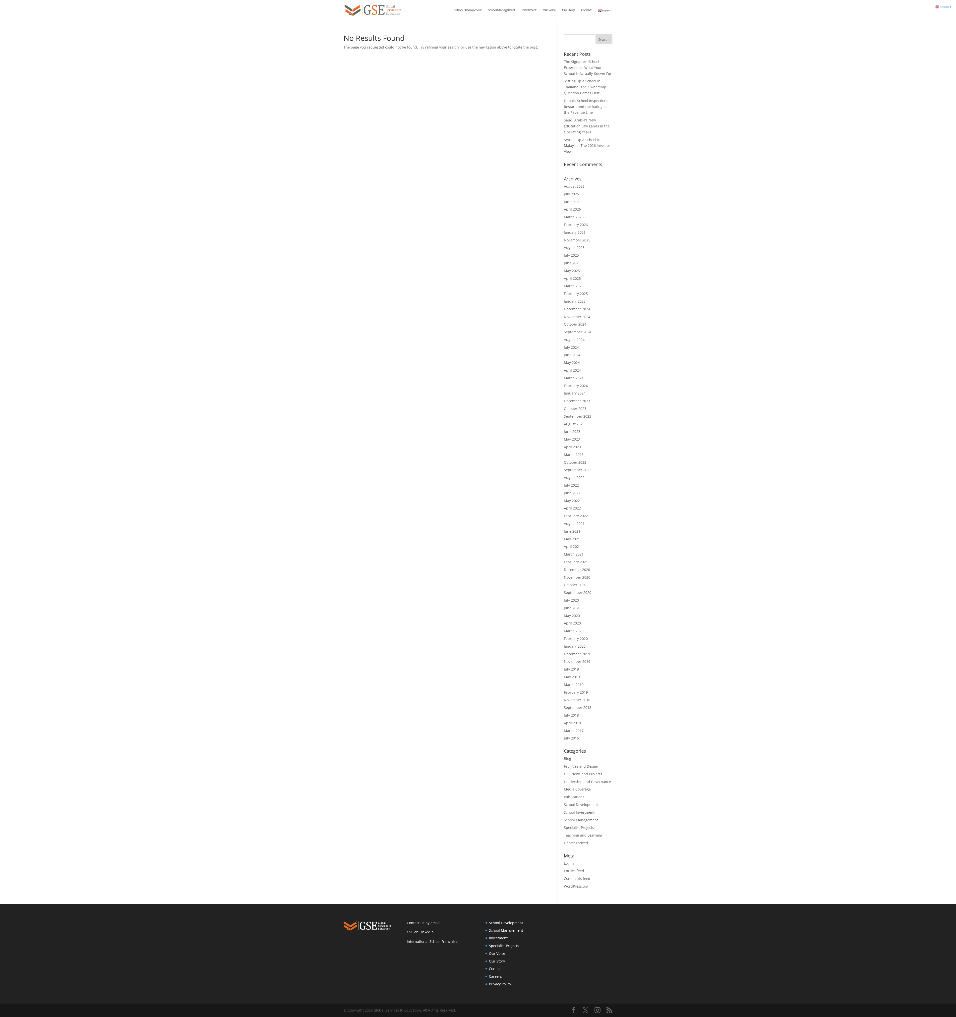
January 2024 (575, 393)
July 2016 (571, 738)
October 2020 (575, 584)
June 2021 (572, 531)
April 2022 (572, 508)
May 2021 (572, 539)
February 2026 (576, 224)
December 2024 (577, 309)
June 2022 (572, 493)
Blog (567, 758)
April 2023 (572, 447)
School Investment (579, 812)
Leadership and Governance (587, 781)
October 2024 (575, 324)
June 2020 (572, 608)
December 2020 (577, 569)
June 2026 (572, 201)
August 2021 (574, 523)
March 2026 (574, 217)
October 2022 (575, 462)
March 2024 (574, 378)
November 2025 (577, 240)
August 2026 (574, 186)
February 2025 (576, 293)
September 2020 (577, 592)
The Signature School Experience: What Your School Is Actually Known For (587, 67)
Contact (586, 10)
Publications (574, 796)
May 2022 (572, 500)
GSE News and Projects (583, 774)
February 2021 (576, 562)
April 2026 (572, 209)
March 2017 (574, 730)
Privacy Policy (500, 984)
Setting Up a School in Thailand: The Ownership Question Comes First (585, 87)
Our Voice (549, 10)
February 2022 (576, 515)
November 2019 (577, 661)
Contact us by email (423, 922)
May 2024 (572, 362)
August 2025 (574, 247)
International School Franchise (432, 941)
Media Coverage (577, 789)
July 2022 (571, 485)
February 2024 (576, 385)
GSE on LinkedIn (420, 932)
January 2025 (575, 301)
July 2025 (571, 255)
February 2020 (576, 638)
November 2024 (577, 316)
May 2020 (572, 615)
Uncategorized (576, 843)
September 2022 (577, 469)
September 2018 (577, 707)
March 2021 (574, 554)
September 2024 (577, 332)
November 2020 (577, 577)
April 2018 (572, 723)
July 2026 (571, 194)
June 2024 (572, 354)
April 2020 (572, 623)
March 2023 (574, 454)
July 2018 (571, 715)
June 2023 (572, 431)
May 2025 (572, 270)
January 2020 (575, 646)
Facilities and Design (581, 766)
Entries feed (574, 870)
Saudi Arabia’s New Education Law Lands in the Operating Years (587, 126)
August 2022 (574, 477)
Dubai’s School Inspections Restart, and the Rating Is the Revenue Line (586, 106)
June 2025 (572, 263)
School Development (467, 10)
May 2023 (572, 439)
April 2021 (572, 546)
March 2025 (574, 285)
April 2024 (572, 370)
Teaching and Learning (583, 835)
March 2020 (574, 630)
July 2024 (571, 347)
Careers (495, 976)
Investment (529, 10)
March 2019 (574, 684)
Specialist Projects (579, 827)
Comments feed (577, 878)
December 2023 (577, 400)
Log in (569, 863)
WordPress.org (576, 886)
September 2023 (577, 416)
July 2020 (571, 600)
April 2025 (572, 278)
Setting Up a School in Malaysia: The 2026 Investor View (587, 145)
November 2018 (577, 699)
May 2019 (572, 677)
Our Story (568, 10)
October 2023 (575, 408)
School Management (501, 10)
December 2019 (577, 654)
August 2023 (574, 424)
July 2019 (571, 669)
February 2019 (576, 692)
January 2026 (575, 232)
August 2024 (574, 339)
